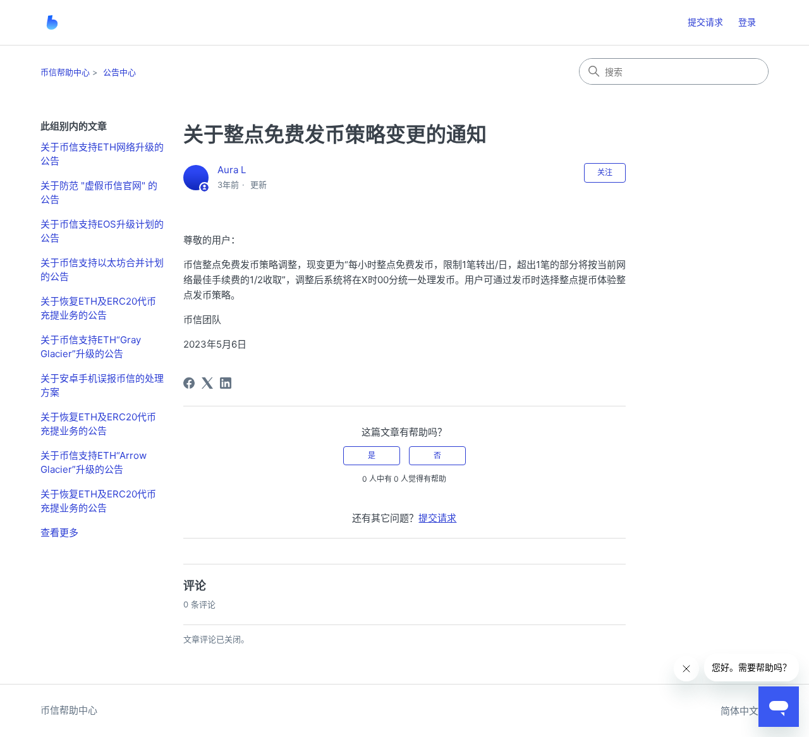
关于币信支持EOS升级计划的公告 (102, 231)
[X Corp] (207, 383)
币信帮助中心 (65, 72)
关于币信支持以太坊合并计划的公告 (102, 270)
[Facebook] (189, 383)
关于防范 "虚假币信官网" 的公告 (98, 193)
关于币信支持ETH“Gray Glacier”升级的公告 (90, 347)
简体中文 (741, 710)
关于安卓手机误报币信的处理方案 (102, 385)
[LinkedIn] (225, 383)
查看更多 (59, 533)
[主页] (52, 22)
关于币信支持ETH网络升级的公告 (102, 154)
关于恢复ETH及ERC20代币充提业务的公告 (98, 308)
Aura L (231, 170)
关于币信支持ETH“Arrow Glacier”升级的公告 (93, 462)
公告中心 (119, 72)
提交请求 (705, 21)
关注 (604, 172)
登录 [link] (747, 21)
